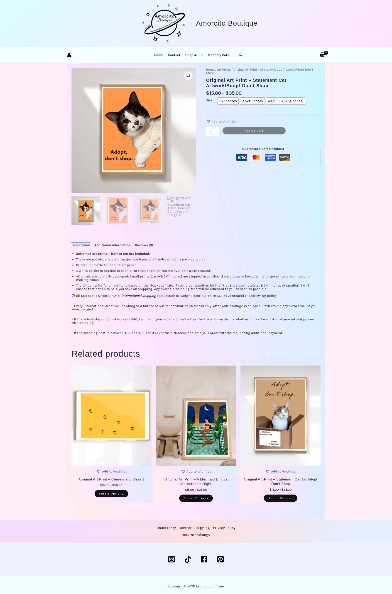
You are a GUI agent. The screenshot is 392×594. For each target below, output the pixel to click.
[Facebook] (204, 559)
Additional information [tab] (112, 245)
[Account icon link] (69, 54)
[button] (200, 55)
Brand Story (166, 528)
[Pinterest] (220, 559)
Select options (111, 493)
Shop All (191, 55)
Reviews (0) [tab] (144, 245)
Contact (174, 55)
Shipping (202, 528)
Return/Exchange (196, 534)
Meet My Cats (218, 55)
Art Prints (224, 69)
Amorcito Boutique (226, 23)
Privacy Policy (224, 528)
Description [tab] (80, 245)
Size (209, 100)
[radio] (228, 101)
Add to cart (254, 130)
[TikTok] (187, 559)
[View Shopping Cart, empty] (322, 55)
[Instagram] (171, 559)
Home (158, 55)
